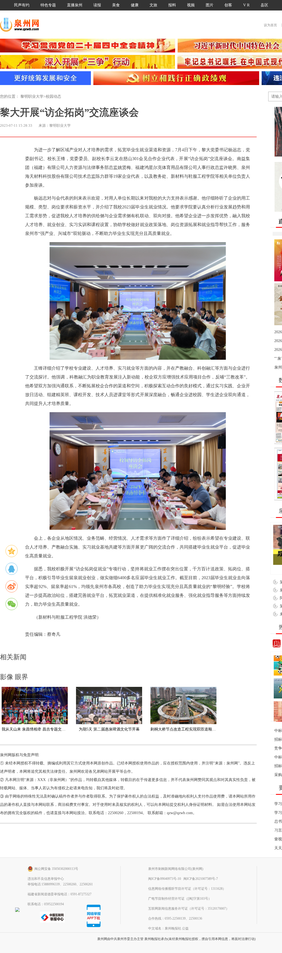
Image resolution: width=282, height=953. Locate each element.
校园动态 (53, 96)
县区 (264, 5)
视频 (191, 5)
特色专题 (48, 5)
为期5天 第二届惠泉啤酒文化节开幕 (109, 729)
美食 (116, 5)
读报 (97, 5)
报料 (172, 5)
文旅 (153, 5)
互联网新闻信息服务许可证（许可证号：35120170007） (188, 908)
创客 (228, 5)
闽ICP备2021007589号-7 (200, 879)
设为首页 (270, 25)
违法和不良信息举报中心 (46, 879)
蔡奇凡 (53, 634)
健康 (135, 5)
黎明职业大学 (32, 96)
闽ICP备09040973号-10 (164, 879)
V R (246, 5)
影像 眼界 (14, 677)
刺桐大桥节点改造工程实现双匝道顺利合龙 (187, 729)
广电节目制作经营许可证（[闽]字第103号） (180, 899)
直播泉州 (74, 5)
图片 (209, 5)
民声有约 (21, 5)
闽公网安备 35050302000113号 (56, 869)
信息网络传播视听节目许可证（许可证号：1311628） (187, 889)
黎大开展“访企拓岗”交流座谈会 (69, 112)
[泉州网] (21, 24)
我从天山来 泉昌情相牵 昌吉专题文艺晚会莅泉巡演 (45, 729)
